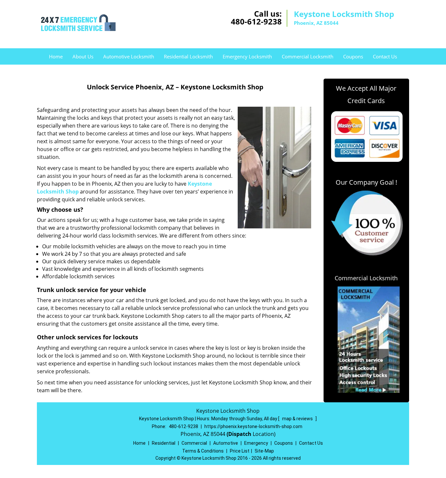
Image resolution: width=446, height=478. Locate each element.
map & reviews (298, 418)
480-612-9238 (256, 21)
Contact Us (385, 56)
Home (56, 56)
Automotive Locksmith (128, 56)
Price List (239, 451)
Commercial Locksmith (307, 56)
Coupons (353, 56)
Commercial (194, 443)
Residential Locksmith (188, 56)
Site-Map (264, 451)
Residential (163, 443)
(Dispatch (240, 434)
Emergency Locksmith (247, 56)
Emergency (256, 443)
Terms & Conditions (203, 451)
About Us (82, 56)
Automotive (225, 443)
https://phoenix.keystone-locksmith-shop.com (253, 426)
